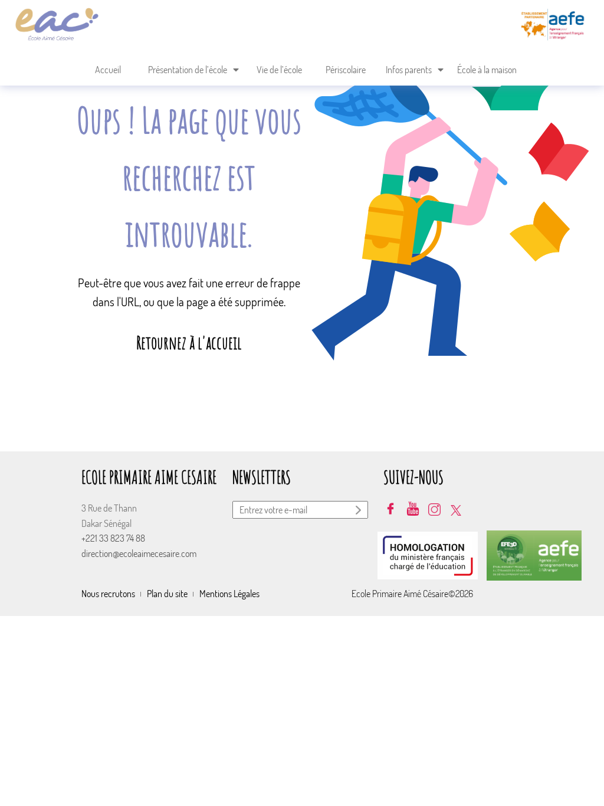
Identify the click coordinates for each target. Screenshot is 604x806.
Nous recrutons (108, 593)
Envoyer (359, 511)
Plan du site (167, 593)
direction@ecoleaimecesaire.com (138, 553)
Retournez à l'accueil (188, 342)
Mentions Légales (229, 593)
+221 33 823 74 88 (113, 538)
